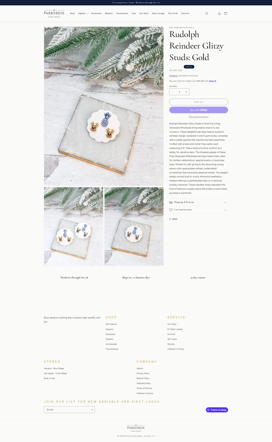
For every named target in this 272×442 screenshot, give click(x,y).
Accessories (111, 344)
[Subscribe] (92, 409)
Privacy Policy (143, 373)
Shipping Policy (144, 383)
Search (140, 368)
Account (171, 334)
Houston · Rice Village (54, 368)
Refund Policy (143, 378)
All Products (111, 324)
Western (109, 339)
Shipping (173, 76)
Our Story (171, 324)
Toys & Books (112, 349)
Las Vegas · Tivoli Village (55, 373)
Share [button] (175, 219)
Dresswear (110, 334)
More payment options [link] (198, 117)
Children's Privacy (175, 349)
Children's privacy (145, 393)
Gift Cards (172, 339)
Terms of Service (144, 388)
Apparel (109, 329)
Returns (171, 344)
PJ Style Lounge (174, 329)
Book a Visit (49, 378)
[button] (83, 13)
